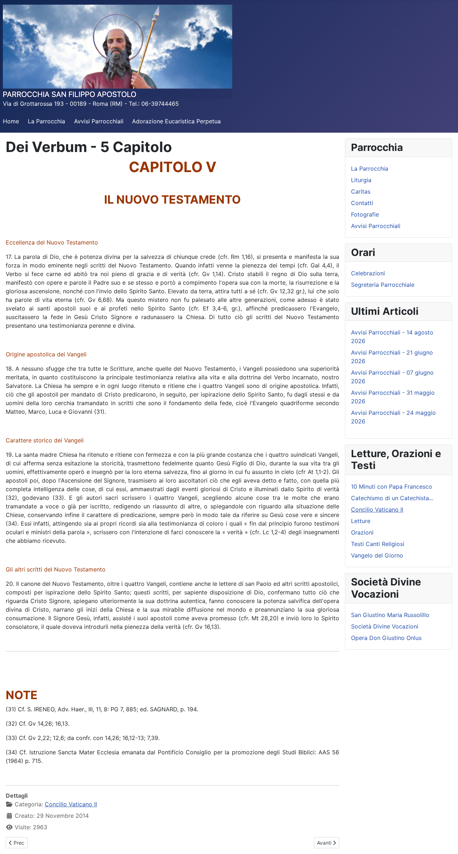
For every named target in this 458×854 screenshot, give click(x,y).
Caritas (360, 191)
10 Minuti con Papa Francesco (391, 486)
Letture (360, 521)
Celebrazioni (368, 273)
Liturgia (361, 180)
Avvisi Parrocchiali (98, 121)
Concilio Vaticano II (71, 804)
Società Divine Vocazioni (384, 626)
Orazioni (362, 532)
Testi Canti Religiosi (377, 543)
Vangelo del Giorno (377, 555)
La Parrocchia (46, 121)
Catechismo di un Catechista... (392, 498)
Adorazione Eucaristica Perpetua (176, 121)
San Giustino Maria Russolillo (390, 614)
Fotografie (365, 214)
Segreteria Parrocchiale (382, 284)
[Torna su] (445, 840)
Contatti (362, 203)
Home (11, 121)
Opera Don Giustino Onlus (386, 637)
